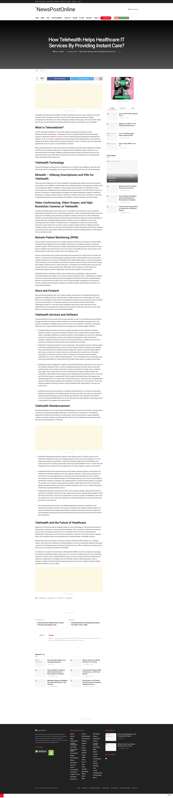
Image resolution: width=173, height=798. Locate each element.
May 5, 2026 (51, 664)
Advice (72, 734)
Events (96, 18)
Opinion (104, 51)
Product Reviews (95, 744)
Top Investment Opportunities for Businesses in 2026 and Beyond (91, 672)
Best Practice (83, 51)
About (69, 1)
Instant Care (51, 598)
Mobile (84, 773)
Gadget (84, 750)
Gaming (84, 752)
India (83, 764)
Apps (71, 738)
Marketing (85, 771)
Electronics (73, 779)
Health (100, 51)
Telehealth (69, 598)
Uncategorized (97, 773)
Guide (83, 755)
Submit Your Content (40, 1)
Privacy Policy (105, 788)
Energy (84, 734)
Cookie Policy (114, 788)
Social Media (97, 759)
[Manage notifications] (169, 794)
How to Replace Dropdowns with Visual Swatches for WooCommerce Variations (56, 672)
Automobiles (74, 753)
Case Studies (74, 769)
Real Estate (96, 747)
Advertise (57, 1)
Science (109, 51)
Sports (95, 761)
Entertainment (57, 18)
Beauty (72, 755)
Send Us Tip (63, 1)
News (42, 18)
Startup (95, 763)
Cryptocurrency (75, 774)
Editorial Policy (50, 1)
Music (83, 776)
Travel (95, 770)
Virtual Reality (97, 775)
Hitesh (62, 51)
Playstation (96, 738)
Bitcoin (72, 760)
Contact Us (74, 1)
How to (84, 762)
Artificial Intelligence (73, 744)
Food (83, 745)
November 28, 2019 (72, 51)
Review (75, 18)
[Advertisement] (69, 96)
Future (81, 18)
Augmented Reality (73, 750)
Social (95, 756)
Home (37, 18)
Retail (95, 749)
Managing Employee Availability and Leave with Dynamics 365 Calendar (57, 682)
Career (72, 767)
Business (90, 51)
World (95, 777)
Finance (84, 743)
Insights (89, 18)
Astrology (73, 747)
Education (73, 776)
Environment (85, 738)
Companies (73, 772)
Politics (95, 741)
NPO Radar (96, 734)
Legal (83, 766)
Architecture (74, 741)
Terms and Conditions (94, 788)
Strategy (95, 766)
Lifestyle (67, 18)
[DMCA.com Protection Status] (51, 752)
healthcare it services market (59, 137)
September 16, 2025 (88, 664)
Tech (48, 18)
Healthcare (42, 598)
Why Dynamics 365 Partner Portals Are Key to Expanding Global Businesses (91, 682)
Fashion (84, 741)
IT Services (60, 598)
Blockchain (73, 762)
